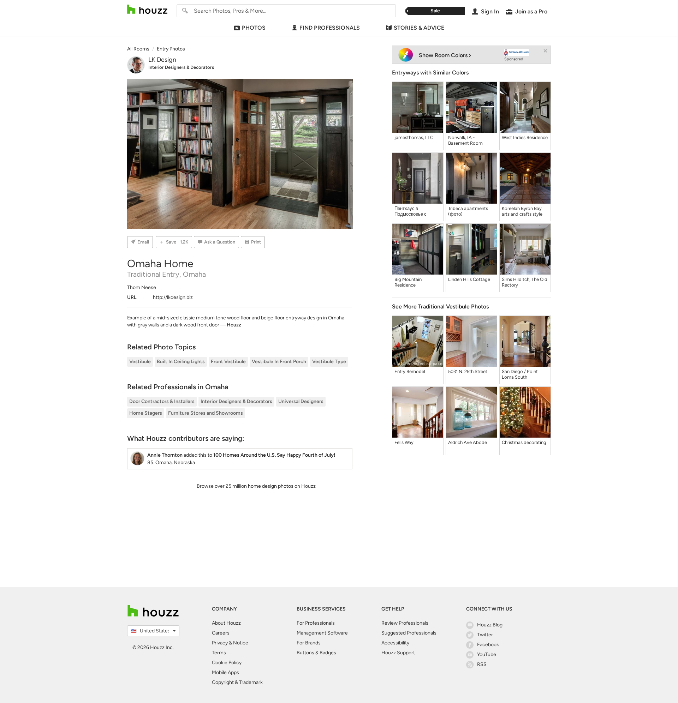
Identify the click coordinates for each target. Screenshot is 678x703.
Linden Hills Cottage (469, 279)
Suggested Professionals (408, 633)
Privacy (220, 643)
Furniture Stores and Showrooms (205, 413)
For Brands (309, 643)
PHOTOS (254, 27)
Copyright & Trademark (237, 682)
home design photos (270, 486)
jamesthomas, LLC (413, 137)
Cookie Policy (227, 663)
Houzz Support (398, 653)
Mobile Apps (225, 672)
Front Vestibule (228, 362)
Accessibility (395, 643)
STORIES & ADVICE (419, 27)
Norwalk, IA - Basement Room (465, 140)
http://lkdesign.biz (173, 297)
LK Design (162, 60)
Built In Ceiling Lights (181, 362)
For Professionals (316, 623)
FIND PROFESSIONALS (329, 27)
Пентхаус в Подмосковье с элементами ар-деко (416, 211)
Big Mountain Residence (408, 282)
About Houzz (226, 623)
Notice (240, 643)
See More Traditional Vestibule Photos (440, 306)
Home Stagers (145, 413)
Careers (221, 633)
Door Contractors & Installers (162, 401)
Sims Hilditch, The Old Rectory (524, 282)
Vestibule (140, 362)
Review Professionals (404, 623)
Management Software (322, 633)
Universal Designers (300, 401)
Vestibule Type (329, 362)
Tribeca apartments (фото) (468, 211)
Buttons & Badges (316, 653)
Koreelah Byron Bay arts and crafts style (522, 211)
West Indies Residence (525, 137)
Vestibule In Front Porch (279, 362)
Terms (219, 653)
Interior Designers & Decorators (181, 67)
